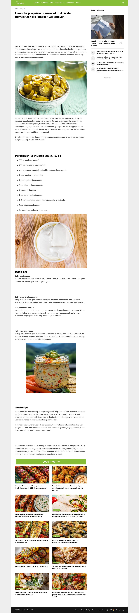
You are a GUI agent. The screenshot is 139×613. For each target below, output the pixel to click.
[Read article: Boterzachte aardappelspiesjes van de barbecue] (32, 555)
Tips (51, 3)
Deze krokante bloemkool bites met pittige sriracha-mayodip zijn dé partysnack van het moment (67, 488)
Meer (77, 3)
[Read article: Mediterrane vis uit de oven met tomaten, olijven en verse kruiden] (32, 529)
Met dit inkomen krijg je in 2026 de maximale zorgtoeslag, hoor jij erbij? (103, 43)
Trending (44, 3)
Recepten (70, 3)
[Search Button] (123, 3)
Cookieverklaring (85, 610)
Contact (77, 610)
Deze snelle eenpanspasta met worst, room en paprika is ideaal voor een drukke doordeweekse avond (69, 595)
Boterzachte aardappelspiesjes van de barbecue (31, 566)
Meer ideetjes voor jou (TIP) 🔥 (105, 610)
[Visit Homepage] (23, 3)
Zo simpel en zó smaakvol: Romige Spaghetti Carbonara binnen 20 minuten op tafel (110, 70)
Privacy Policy (120, 610)
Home (37, 3)
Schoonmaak (59, 3)
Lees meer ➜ (51, 461)
